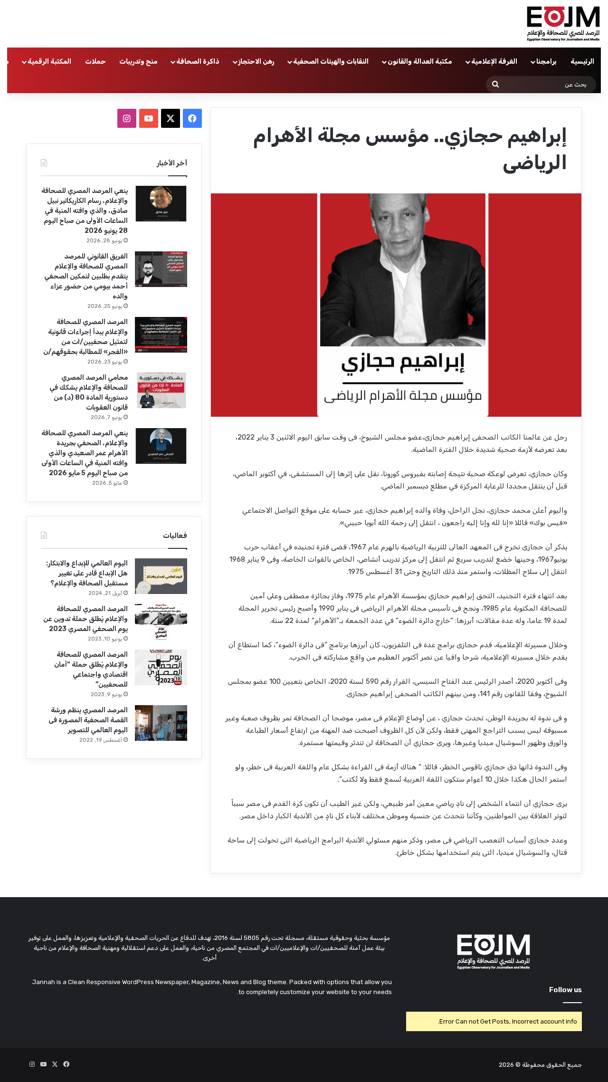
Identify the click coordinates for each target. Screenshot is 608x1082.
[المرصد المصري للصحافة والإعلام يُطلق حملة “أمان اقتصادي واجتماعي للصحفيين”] (161, 667)
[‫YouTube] (148, 118)
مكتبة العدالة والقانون (420, 61)
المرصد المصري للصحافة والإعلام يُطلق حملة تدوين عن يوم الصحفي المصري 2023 (85, 619)
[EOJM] (564, 24)
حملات (95, 61)
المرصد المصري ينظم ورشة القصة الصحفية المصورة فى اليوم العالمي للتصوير (88, 720)
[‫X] (170, 118)
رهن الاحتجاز (256, 61)
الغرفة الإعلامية (494, 61)
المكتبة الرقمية (49, 61)
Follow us (565, 990)
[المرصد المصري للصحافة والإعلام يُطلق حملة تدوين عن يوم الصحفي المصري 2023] (161, 622)
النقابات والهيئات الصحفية (331, 61)
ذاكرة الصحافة (197, 61)
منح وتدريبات (138, 61)
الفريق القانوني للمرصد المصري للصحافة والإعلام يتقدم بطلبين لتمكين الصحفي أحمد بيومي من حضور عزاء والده (86, 276)
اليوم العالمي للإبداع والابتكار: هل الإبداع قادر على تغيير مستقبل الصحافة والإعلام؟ (87, 573)
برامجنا (546, 61)
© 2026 (510, 1064)
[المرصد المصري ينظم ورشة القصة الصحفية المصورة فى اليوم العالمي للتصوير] (161, 723)
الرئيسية (582, 61)
